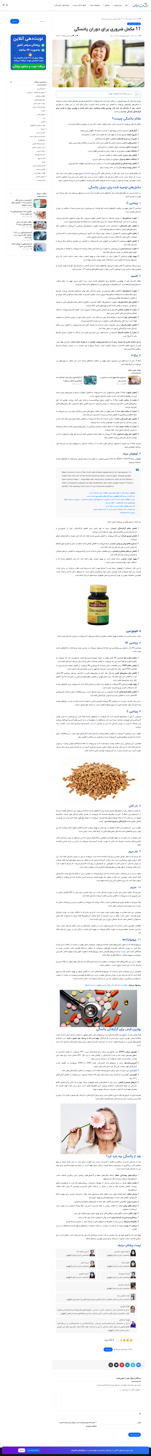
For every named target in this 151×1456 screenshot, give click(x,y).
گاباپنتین (133, 1070)
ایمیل (139, 1422)
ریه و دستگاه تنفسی (38, 143)
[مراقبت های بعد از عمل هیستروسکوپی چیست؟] (40, 225)
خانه (126, 5)
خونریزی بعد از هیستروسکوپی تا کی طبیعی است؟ (21, 212)
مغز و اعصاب (41, 180)
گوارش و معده (40, 169)
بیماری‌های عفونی (39, 100)
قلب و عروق (41, 158)
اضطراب (107, 902)
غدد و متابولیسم (40, 154)
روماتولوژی (41, 140)
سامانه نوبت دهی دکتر (62, 5)
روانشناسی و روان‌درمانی (37, 136)
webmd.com (125, 512)
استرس (93, 723)
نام (140, 1414)
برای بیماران (118, 5)
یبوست (123, 951)
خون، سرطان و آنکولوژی (37, 125)
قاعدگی (87, 173)
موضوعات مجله (95, 5)
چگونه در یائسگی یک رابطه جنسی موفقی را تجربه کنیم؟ (106, 985)
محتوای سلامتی (40, 176)
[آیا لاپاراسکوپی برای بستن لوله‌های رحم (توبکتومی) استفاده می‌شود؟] (90, 380)
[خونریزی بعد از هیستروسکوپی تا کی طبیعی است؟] (40, 214)
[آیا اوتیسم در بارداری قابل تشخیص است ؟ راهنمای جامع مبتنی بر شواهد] (40, 203)
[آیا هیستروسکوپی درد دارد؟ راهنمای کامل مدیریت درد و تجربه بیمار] (40, 235)
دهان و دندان (40, 132)
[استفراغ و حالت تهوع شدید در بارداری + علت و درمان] (134, 380)
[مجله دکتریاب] (140, 5)
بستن (21, 1450)
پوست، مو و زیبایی (39, 103)
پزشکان (107, 5)
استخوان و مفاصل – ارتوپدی (36, 92)
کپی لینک (108, 1349)
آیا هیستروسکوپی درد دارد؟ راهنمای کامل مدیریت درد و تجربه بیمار (23, 235)
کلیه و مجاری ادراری (39, 165)
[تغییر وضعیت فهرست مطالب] (135, 94)
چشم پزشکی (41, 114)
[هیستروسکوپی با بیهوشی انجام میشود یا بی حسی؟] (40, 247)
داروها (43, 129)
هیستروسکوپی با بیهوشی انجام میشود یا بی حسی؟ (22, 245)
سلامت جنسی (41, 151)
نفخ (128, 951)
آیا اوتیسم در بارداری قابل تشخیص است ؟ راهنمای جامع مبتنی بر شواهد (22, 202)
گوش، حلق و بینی (39, 173)
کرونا (43, 162)
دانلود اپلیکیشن (33, 1450)
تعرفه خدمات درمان (80, 5)
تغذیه (43, 111)
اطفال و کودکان (40, 96)
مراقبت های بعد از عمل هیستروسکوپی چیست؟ (24, 223)
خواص (43, 121)
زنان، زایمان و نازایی (129, 19)
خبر (44, 118)
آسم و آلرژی (41, 89)
